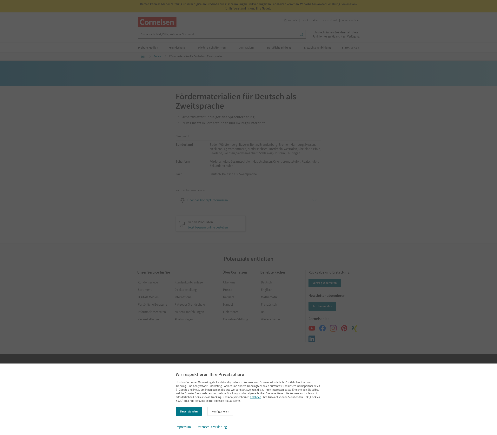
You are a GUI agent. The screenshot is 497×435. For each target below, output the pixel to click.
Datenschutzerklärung (212, 427)
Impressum (183, 427)
